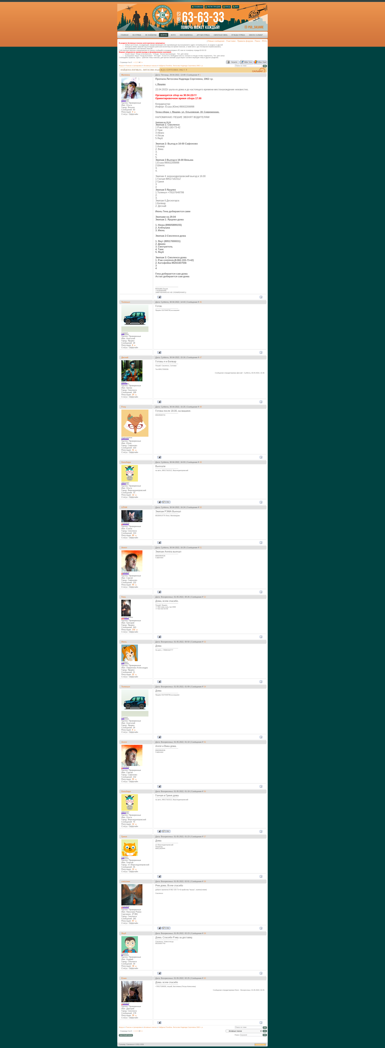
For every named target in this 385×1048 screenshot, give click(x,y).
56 (205, 791)
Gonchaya (126, 462)
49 (201, 462)
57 (205, 836)
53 (205, 642)
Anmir (124, 547)
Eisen (124, 978)
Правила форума (245, 41)
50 (201, 507)
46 (201, 302)
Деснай (124, 357)
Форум (121, 66)
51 (201, 547)
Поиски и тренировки (134, 66)
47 (201, 357)
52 (205, 597)
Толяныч (125, 302)
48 (201, 407)
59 (205, 933)
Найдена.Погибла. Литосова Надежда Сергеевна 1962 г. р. (181, 66)
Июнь (124, 642)
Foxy (123, 407)
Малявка (125, 75)
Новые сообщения (216, 41)
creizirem (125, 881)
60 (205, 978)
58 (205, 881)
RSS (264, 41)
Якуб (123, 933)
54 (205, 687)
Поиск (257, 41)
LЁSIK (124, 507)
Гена (123, 597)
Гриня (124, 836)
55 (205, 742)
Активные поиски (150, 66)
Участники (231, 41)
